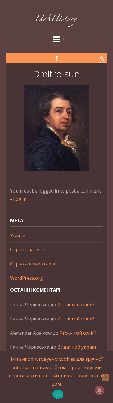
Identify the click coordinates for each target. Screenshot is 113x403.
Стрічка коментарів (32, 264)
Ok (58, 394)
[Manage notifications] (99, 390)
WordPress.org (26, 278)
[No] (105, 377)
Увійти (17, 235)
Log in (20, 199)
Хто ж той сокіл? (75, 304)
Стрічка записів (27, 249)
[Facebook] (57, 58)
